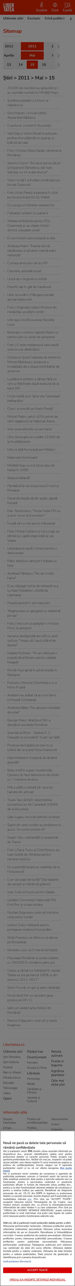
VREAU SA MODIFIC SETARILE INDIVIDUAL (38, 1280)
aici (29, 1199)
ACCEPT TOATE (37, 1270)
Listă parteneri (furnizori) (17, 1261)
